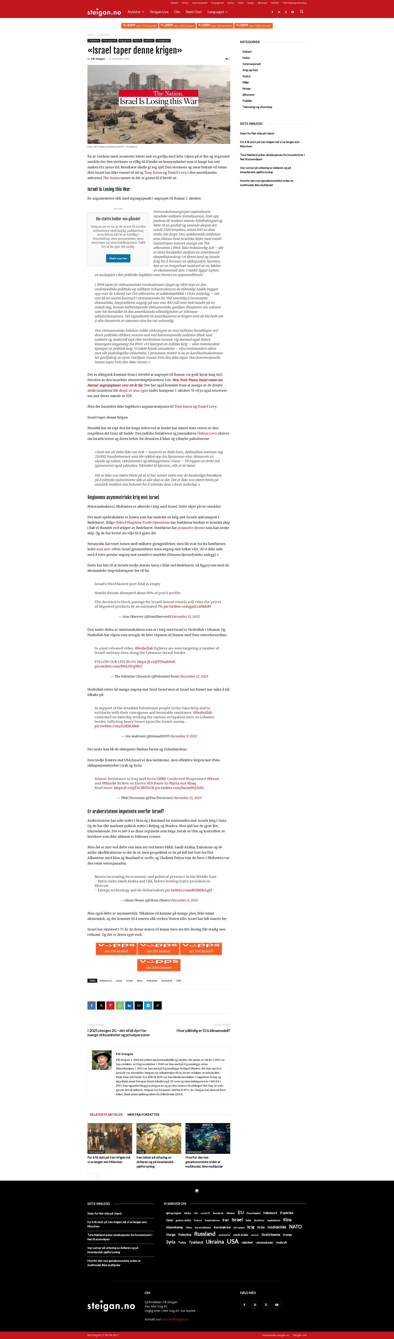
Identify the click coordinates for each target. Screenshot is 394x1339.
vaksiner (247, 1242)
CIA (196, 1213)
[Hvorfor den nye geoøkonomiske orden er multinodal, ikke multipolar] (208, 1138)
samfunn (149, 40)
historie (198, 1220)
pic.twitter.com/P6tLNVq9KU (118, 666)
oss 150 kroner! (145, 26)
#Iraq (191, 783)
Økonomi (262, 2)
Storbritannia (271, 1234)
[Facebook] (272, 12)
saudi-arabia (240, 1234)
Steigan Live (159, 12)
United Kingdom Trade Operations (143, 522)
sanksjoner (224, 1234)
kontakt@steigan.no (175, 1319)
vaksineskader (264, 1242)
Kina (139, 980)
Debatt (174, 2)
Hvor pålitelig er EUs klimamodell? (203, 1030)
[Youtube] (293, 12)
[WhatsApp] (120, 1005)
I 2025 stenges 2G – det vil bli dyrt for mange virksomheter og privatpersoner (118, 1032)
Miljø (240, 2)
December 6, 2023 (184, 900)
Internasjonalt (199, 2)
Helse (185, 2)
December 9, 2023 (183, 736)
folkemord (106, 980)
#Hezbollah (143, 648)
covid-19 (205, 1213)
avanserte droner (191, 528)
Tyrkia (182, 1242)
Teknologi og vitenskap (295, 2)
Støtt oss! (194, 12)
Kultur (231, 2)
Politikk (275, 2)
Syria (170, 1242)
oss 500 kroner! (221, 26)
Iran (225, 1220)
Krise (261, 1227)
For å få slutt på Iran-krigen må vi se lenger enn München (270, 144)
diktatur (230, 1213)
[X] (286, 12)
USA (178, 980)
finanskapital (253, 1213)
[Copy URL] (157, 1005)
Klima (189, 1227)
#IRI (161, 779)
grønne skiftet (183, 1220)
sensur (255, 1234)
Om (177, 12)
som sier (103, 549)
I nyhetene (94, 40)
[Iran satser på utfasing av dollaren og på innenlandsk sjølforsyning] (158, 1138)
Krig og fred (217, 2)
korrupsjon (239, 1227)
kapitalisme (273, 1220)
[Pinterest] (110, 1005)
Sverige (287, 1234)
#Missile (109, 783)
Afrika (187, 1213)
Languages (216, 12)
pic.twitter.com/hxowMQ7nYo (179, 788)
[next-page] (96, 1174)
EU (241, 1212)
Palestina (152, 980)
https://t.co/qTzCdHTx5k (134, 788)
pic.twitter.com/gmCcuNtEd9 (187, 606)
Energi (141, 1152)
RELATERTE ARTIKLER (106, 1114)
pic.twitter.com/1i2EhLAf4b (117, 726)
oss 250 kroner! (183, 26)
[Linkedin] (129, 1005)
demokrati (218, 1213)
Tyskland (196, 1242)
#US (150, 783)
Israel (129, 980)
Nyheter (134, 12)
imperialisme (212, 1220)
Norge (250, 2)
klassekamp (174, 1227)
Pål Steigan (98, 58)
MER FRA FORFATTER (143, 1114)
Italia (248, 1220)
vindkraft (281, 1242)
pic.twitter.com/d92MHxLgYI (188, 890)
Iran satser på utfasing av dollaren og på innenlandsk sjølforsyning (155, 1161)
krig (250, 1227)
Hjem (90, 34)
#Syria (174, 783)
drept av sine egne (133, 391)
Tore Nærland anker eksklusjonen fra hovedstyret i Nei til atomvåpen (272, 157)
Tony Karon (153, 173)
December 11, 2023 (185, 616)
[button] (302, 12)
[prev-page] (90, 1174)
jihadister (259, 1220)
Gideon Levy (207, 433)
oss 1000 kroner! (259, 26)
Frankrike (286, 1213)
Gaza (119, 980)
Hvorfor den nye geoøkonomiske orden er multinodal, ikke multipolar (204, 1161)
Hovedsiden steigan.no (275, 1335)
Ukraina (215, 1241)
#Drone (213, 779)
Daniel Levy (177, 173)
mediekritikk (277, 1227)
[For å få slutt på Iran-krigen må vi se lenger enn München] (109, 1138)
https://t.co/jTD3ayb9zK (156, 662)
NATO (295, 1226)
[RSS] (279, 12)
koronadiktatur (203, 1227)
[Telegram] (148, 1005)
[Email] (139, 1005)
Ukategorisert (163, 40)
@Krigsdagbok (173, 1213)
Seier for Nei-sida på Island (257, 133)
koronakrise (222, 1227)
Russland (167, 980)
